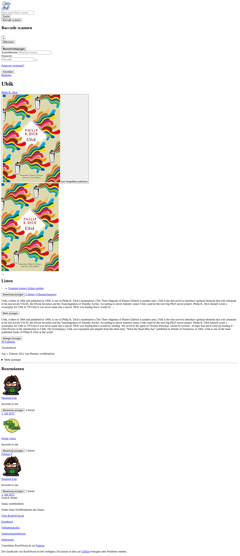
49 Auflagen (8, 341)
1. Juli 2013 (7, 413)
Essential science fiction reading (26, 288)
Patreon (40, 545)
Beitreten (6, 75)
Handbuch (7, 521)
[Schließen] (2, 36)
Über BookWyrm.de (12, 515)
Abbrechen (8, 42)
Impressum (7, 539)
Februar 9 (6, 454)
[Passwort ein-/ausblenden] (36, 60)
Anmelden (8, 72)
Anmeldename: (9, 52)
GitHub (85, 551)
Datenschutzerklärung (13, 533)
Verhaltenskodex (10, 527)
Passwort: (6, 55)
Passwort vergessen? (12, 65)
